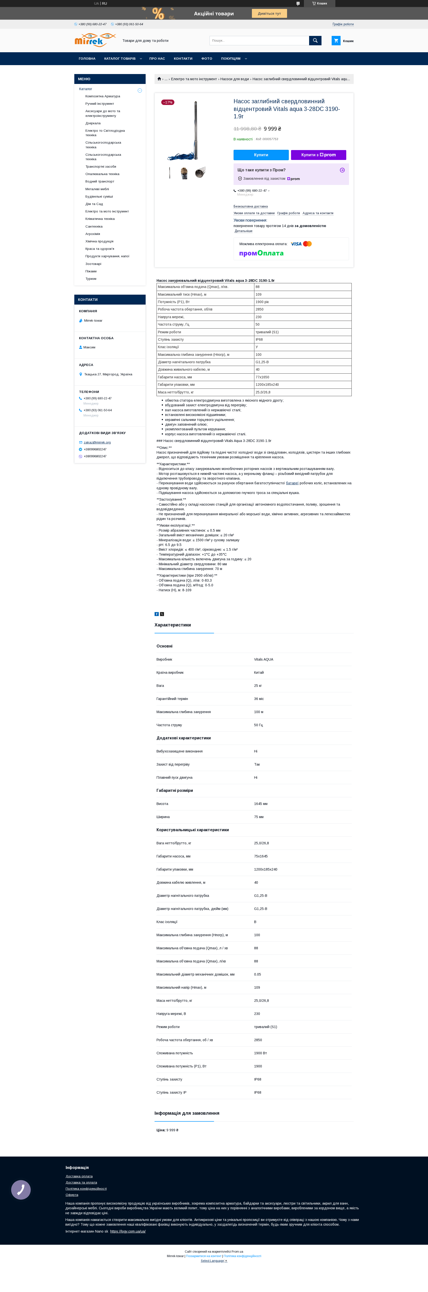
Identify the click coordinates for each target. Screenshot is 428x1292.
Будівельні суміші (99, 196)
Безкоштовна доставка (251, 206)
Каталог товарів (119, 58)
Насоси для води (234, 79)
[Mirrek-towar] (95, 46)
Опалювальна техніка (102, 174)
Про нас (157, 58)
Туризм (90, 279)
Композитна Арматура (102, 96)
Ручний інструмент (99, 103)
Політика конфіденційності (86, 1188)
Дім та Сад (94, 204)
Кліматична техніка (100, 219)
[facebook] (157, 615)
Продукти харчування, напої (107, 256)
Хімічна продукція (99, 241)
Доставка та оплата (81, 1182)
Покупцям (231, 58)
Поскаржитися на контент (203, 1256)
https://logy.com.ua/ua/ (128, 1231)
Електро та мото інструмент (194, 79)
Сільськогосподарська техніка (103, 145)
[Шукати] (315, 40)
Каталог (85, 89)
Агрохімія (92, 234)
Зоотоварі (93, 264)
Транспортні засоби (100, 166)
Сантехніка (94, 226)
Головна (87, 58)
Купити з (310, 155)
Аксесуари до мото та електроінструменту (102, 113)
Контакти (183, 58)
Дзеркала (93, 123)
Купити (261, 155)
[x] (162, 615)
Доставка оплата (79, 1176)
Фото (206, 58)
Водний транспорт (99, 181)
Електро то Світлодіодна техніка (105, 133)
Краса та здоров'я (99, 249)
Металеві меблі (97, 189)
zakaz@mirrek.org (97, 442)
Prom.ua (237, 1251)
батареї (292, 483)
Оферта (72, 1195)
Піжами (91, 271)
